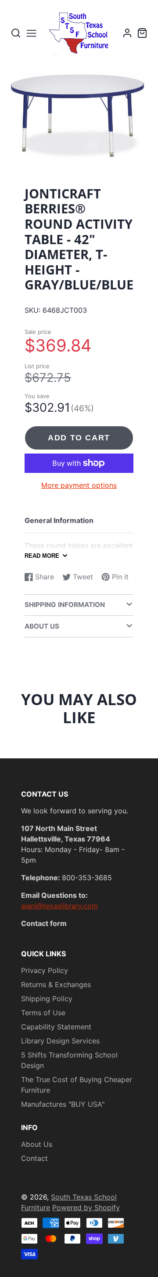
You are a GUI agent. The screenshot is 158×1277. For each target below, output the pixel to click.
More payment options (79, 485)
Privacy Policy (44, 970)
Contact (34, 1158)
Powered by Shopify (86, 1207)
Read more (42, 556)
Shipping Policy (46, 998)
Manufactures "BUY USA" (62, 1104)
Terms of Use (43, 1012)
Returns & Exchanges (56, 984)
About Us (36, 1144)
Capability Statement (56, 1026)
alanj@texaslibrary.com (59, 905)
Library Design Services (60, 1040)
